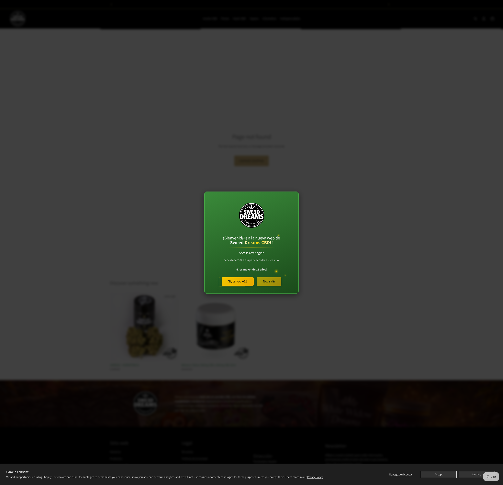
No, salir (269, 281)
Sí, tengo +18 (237, 281)
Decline (476, 474)
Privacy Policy (315, 477)
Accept (439, 474)
